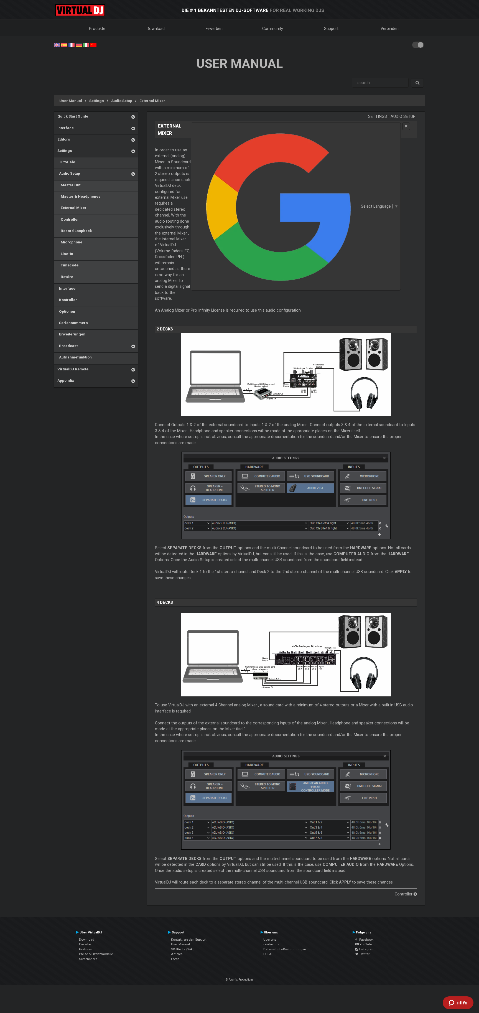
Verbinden (390, 28)
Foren (175, 959)
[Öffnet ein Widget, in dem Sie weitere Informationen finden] (458, 1003)
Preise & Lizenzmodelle (96, 954)
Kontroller (67, 299)
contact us (271, 944)
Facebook (365, 939)
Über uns (269, 939)
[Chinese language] (93, 44)
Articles (176, 954)
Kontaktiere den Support (189, 939)
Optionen (66, 311)
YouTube (365, 944)
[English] (57, 44)
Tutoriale (66, 162)
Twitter (364, 954)
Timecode (67, 265)
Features (85, 949)
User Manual (70, 100)
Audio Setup (121, 100)
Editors (63, 139)
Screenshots (88, 959)
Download (156, 28)
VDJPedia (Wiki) (183, 949)
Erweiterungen (71, 334)
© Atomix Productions (240, 979)
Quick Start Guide (72, 116)
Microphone (69, 242)
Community (272, 28)
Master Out (68, 185)
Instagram (366, 949)
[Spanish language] (64, 44)
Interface (65, 128)
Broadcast (67, 345)
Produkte (97, 28)
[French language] (71, 44)
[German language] (79, 44)
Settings (96, 100)
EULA (267, 954)
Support (331, 28)
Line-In (65, 253)
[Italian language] (86, 44)
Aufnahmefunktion (74, 357)
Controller (68, 219)
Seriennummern (72, 322)
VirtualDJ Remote (72, 369)
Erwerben (214, 28)
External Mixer (152, 100)
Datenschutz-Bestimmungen (284, 949)
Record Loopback (74, 230)
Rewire (65, 276)
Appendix (65, 380)
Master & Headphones (79, 196)
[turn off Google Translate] (406, 126)
